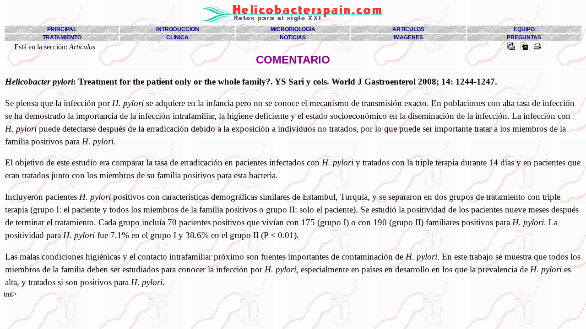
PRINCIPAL (61, 29)
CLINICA (177, 37)
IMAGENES (408, 37)
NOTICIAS (293, 37)
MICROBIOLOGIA (293, 29)
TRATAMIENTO (62, 37)
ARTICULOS (408, 29)
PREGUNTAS (524, 37)
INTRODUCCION (177, 29)
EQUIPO (524, 29)
